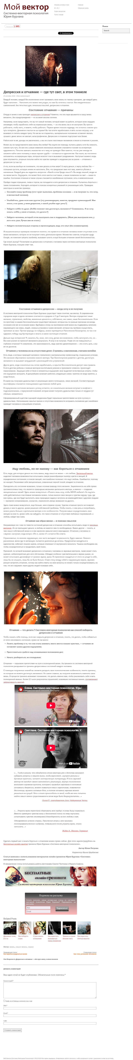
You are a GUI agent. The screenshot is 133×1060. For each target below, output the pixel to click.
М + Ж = (56, 8)
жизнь (12, 947)
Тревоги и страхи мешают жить (69, 937)
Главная (80, 5)
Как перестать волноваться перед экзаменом (54, 938)
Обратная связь (83, 8)
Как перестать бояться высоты (83, 937)
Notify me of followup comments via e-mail (19, 1001)
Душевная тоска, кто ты (10, 937)
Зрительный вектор (84, 473)
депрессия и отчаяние (40, 114)
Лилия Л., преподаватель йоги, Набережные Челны (65, 800)
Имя (5, 1005)
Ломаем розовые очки (61, 5)
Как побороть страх (23, 937)
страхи (31, 947)
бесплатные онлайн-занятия (16, 844)
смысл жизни (21, 947)
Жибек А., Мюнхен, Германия (75, 831)
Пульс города (58, 14)
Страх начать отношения (38, 937)
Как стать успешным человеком (85, 954)
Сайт (5, 1021)
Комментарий (8, 981)
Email (6, 1013)
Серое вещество (59, 11)
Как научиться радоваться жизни (15, 954)
